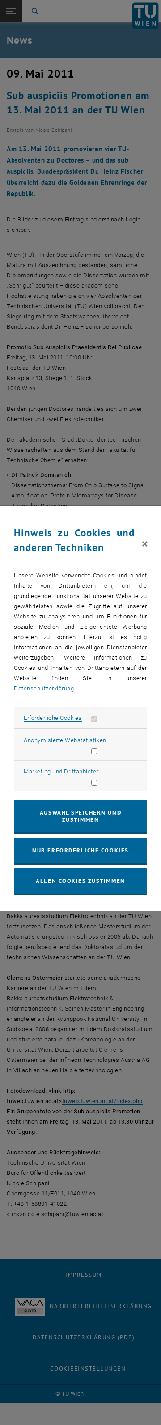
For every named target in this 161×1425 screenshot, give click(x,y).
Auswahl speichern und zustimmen (80, 816)
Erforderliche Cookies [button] (53, 718)
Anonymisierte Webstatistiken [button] (65, 740)
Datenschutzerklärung (44, 688)
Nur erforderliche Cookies (80, 850)
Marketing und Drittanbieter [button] (61, 771)
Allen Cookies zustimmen (80, 881)
